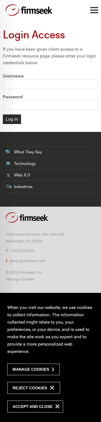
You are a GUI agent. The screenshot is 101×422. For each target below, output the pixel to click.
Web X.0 (22, 175)
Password (13, 97)
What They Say (28, 151)
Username (13, 76)
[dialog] (50, 357)
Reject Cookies (30, 388)
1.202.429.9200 (22, 251)
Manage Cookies (20, 279)
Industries (23, 186)
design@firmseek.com (27, 261)
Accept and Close (32, 406)
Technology (25, 163)
